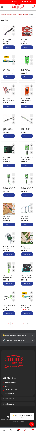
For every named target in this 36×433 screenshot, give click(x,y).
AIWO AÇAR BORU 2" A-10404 (8, 70)
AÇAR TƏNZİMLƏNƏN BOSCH (25, 247)
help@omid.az (9, 393)
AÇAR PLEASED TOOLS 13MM (25, 129)
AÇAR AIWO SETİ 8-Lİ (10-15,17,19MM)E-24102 (27, 276)
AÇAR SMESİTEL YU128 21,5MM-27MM (26, 99)
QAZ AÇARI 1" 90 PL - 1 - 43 (9, 306)
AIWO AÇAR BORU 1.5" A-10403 (26, 306)
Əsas (2, 15)
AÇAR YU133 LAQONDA (7, 40)
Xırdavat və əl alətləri (10, 15)
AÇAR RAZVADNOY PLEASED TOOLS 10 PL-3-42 (27, 188)
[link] (13, 26)
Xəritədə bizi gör (10, 382)
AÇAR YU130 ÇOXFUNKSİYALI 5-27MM (9, 129)
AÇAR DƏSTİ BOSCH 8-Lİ (25, 217)
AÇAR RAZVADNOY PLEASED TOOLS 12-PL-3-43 (9, 188)
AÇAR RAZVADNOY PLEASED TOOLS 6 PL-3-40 (27, 158)
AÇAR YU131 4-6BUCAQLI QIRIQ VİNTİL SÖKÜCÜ (8, 99)
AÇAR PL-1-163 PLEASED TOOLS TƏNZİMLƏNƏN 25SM (8, 276)
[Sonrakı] (27, 323)
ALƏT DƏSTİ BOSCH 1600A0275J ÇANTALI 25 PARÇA (9, 158)
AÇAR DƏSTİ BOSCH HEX (7, 217)
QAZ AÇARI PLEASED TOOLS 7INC (26, 70)
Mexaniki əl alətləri (23, 15)
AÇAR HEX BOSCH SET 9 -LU (8, 247)
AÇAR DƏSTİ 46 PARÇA (25, 40)
